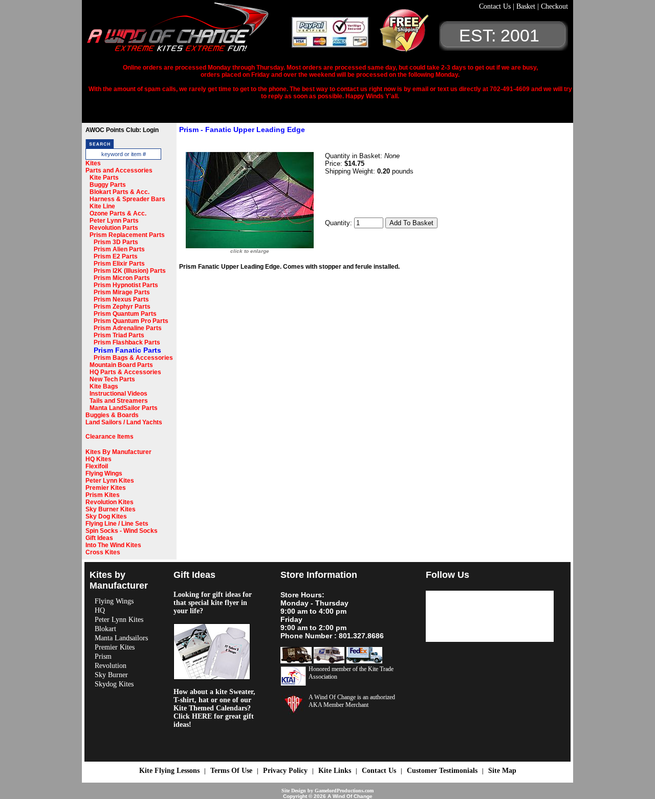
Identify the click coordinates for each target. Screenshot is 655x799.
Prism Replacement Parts (127, 235)
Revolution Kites (109, 502)
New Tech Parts (112, 379)
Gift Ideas (99, 538)
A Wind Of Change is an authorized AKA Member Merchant (352, 701)
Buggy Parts (108, 184)
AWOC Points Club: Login (122, 130)
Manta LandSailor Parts (124, 408)
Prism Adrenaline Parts (128, 328)
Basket (526, 6)
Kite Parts (104, 177)
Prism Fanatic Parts (127, 350)
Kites (93, 163)
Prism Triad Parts (119, 335)
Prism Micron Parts (122, 278)
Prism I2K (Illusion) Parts (130, 270)
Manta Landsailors (121, 638)
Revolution (110, 666)
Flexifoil (96, 466)
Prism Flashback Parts (127, 342)
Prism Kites (102, 495)
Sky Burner (111, 675)
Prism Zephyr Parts (122, 306)
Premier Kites (105, 487)
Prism (103, 656)
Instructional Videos (118, 393)
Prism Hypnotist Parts (126, 285)
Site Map (502, 770)
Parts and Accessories (118, 170)
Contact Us (496, 6)
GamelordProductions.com (344, 790)
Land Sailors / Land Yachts (123, 422)
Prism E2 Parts (116, 256)
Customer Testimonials (442, 770)
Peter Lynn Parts (114, 220)
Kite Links (334, 770)
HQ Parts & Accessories (125, 372)
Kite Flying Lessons (169, 770)
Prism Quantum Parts (125, 313)
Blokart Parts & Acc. (119, 192)
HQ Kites (98, 459)
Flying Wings (103, 473)
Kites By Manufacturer (118, 452)
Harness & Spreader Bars (127, 199)
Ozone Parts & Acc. (118, 213)
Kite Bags (104, 386)
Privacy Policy (285, 770)
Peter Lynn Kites (109, 480)
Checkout (554, 6)
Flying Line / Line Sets (116, 523)
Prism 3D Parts (116, 242)
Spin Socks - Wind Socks (121, 530)
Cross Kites (102, 552)
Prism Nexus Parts (121, 299)
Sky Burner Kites (110, 509)
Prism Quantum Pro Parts (131, 321)
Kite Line (102, 206)
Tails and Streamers (119, 400)
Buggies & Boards (112, 415)
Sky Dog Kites (106, 516)
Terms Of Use (231, 770)
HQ (100, 610)
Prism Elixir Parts (119, 263)
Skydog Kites (114, 684)
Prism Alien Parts (119, 249)
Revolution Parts (114, 227)
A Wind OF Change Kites (189, 31)
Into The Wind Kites (113, 545)
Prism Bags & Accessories (133, 357)
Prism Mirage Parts (122, 292)
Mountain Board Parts (121, 365)
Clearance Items (109, 436)
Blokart (105, 629)
